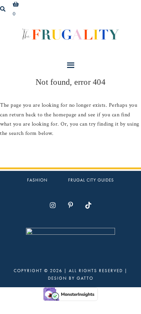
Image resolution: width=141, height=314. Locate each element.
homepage (65, 114)
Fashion (37, 180)
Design (57, 278)
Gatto (85, 278)
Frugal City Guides (91, 180)
